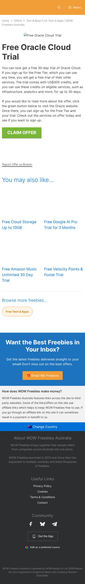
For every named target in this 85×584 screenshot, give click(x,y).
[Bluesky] (42, 524)
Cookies (42, 491)
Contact (42, 502)
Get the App (45, 536)
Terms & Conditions (42, 497)
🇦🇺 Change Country (42, 427)
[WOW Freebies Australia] (9, 7)
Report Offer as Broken (17, 164)
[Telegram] (54, 524)
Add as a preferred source (45, 547)
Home (5, 20)
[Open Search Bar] (59, 7)
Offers (18, 20)
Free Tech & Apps (17, 311)
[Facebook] (30, 524)
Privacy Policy (42, 486)
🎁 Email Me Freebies (42, 375)
